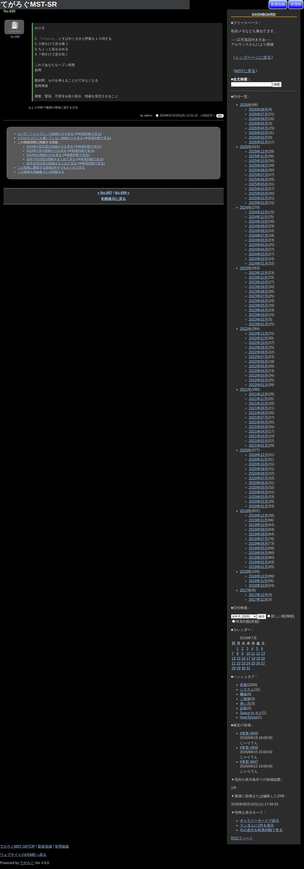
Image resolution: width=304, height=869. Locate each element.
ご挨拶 (245, 699)
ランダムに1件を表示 (257, 825)
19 (258, 658)
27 (263, 663)
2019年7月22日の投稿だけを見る (49, 146)
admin (148, 115)
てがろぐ (27, 863)
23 (243, 663)
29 (239, 668)
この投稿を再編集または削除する (41, 172)
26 (258, 663)
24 (248, 663)
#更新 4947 (249, 762)
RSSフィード (242, 838)
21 (234, 663)
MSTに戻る (245, 71)
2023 (245, 268)
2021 (245, 389)
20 (263, 658)
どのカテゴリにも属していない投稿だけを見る (50, 138)
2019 (245, 511)
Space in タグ (251, 713)
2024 (245, 207)
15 (239, 658)
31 (248, 668)
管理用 (295, 4)
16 (243, 658)
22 (239, 663)
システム (247, 689)
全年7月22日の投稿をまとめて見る (50, 159)
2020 (245, 450)
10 (248, 653)
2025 (245, 147)
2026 (245, 105)
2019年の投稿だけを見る (44, 155)
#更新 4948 (249, 747)
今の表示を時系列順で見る (261, 830)
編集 (220, 115)
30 (243, 668)
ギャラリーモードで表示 (259, 821)
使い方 (245, 703)
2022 (245, 329)
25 (253, 663)
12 (258, 653)
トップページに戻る (253, 57)
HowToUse (248, 717)
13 (263, 653)
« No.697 (104, 193)
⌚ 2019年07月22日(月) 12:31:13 (176, 115)
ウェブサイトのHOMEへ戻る (23, 855)
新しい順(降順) (282, 616)
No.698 (15, 36)
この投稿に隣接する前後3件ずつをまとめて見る (51, 167)
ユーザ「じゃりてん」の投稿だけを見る (46, 134)
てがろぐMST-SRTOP (17, 846)
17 (248, 658)
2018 (245, 571)
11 (253, 653)
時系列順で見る (90, 134)
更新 (243, 685)
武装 (243, 708)
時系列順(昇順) (247, 621)
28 (234, 668)
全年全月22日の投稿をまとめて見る (51, 163)
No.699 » (122, 193)
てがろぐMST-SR (30, 4)
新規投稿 (278, 4)
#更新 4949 (249, 733)
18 (253, 658)
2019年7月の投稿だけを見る (46, 150)
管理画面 (62, 846)
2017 (245, 590)
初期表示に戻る (113, 199)
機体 (243, 694)
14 (234, 658)
